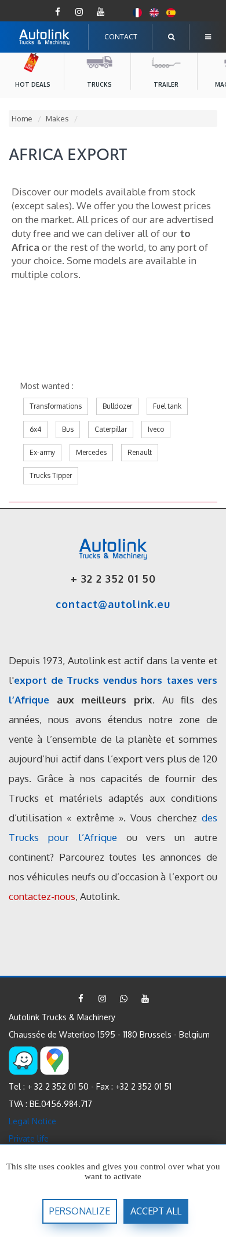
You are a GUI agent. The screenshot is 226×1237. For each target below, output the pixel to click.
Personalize (79, 1211)
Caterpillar (110, 429)
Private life (29, 1138)
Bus (68, 429)
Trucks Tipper (51, 475)
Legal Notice (32, 1121)
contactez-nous (42, 896)
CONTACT (120, 36)
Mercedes (91, 452)
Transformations (56, 406)
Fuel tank (167, 406)
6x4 (35, 429)
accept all (155, 1211)
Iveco (156, 429)
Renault (139, 452)
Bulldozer (117, 406)
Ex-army (42, 452)
